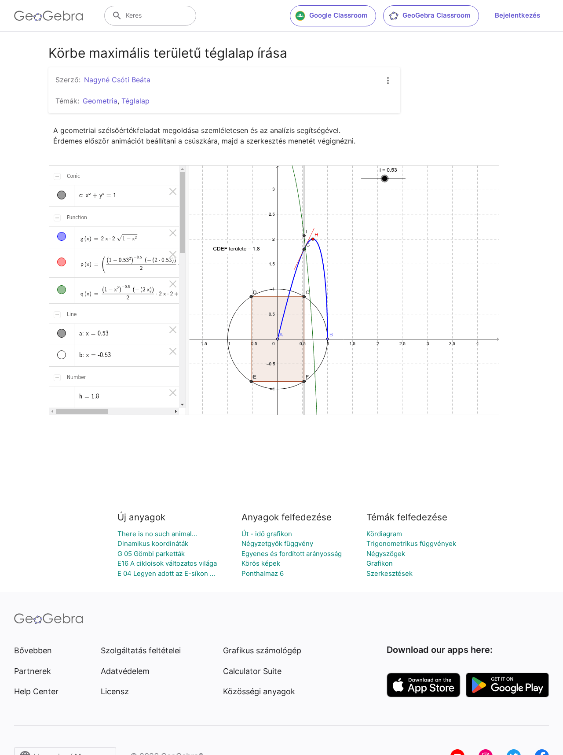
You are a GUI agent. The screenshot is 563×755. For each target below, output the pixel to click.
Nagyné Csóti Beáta (117, 79)
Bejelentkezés (517, 15)
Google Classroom (338, 15)
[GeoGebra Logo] (48, 16)
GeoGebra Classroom (436, 15)
